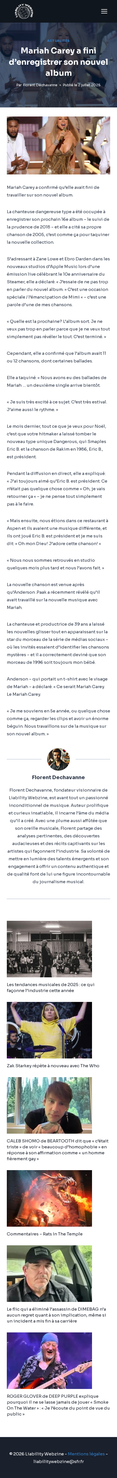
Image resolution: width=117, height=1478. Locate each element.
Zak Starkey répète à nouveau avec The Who (53, 1065)
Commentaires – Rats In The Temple (45, 1234)
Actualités (58, 41)
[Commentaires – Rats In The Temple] (58, 1198)
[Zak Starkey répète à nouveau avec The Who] (58, 1030)
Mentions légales (86, 1454)
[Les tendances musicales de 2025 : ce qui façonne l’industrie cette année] (58, 949)
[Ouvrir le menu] (104, 11)
